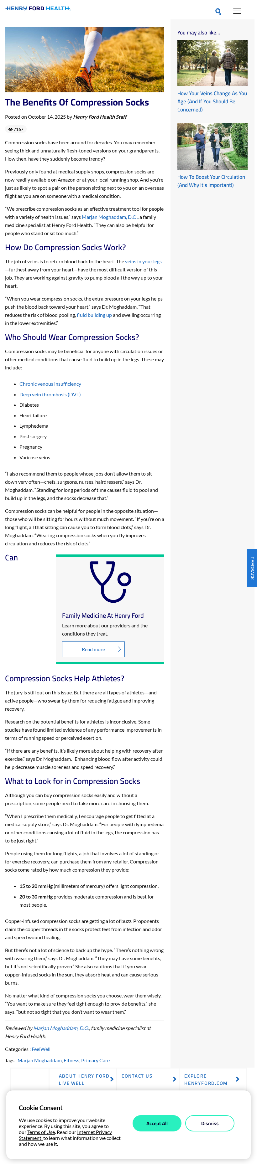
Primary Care (95, 1060)
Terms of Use (41, 1132)
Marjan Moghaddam (40, 1060)
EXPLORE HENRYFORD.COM (206, 1079)
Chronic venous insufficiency (50, 384)
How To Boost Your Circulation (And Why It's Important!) (211, 181)
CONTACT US (137, 1075)
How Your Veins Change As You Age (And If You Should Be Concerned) (212, 101)
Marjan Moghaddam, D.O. (110, 217)
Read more (93, 649)
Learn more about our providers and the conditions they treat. (105, 629)
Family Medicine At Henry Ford (103, 615)
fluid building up (94, 315)
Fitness (71, 1060)
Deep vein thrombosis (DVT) (50, 394)
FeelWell (41, 1049)
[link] (38, 9)
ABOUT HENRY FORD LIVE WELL (84, 1079)
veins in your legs (143, 261)
